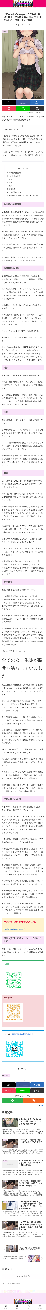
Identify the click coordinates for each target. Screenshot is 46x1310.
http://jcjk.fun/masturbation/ (13, 929)
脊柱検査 (12, 189)
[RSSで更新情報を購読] (33, 1100)
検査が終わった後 (15, 192)
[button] (37, 108)
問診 (10, 179)
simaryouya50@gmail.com (22, 1034)
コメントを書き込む (23, 1276)
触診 (10, 186)
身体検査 (7, 1075)
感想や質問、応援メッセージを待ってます (24, 195)
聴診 (10, 182)
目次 (20, 168)
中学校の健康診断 (15, 173)
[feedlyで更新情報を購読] (12, 1100)
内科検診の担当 (14, 176)
